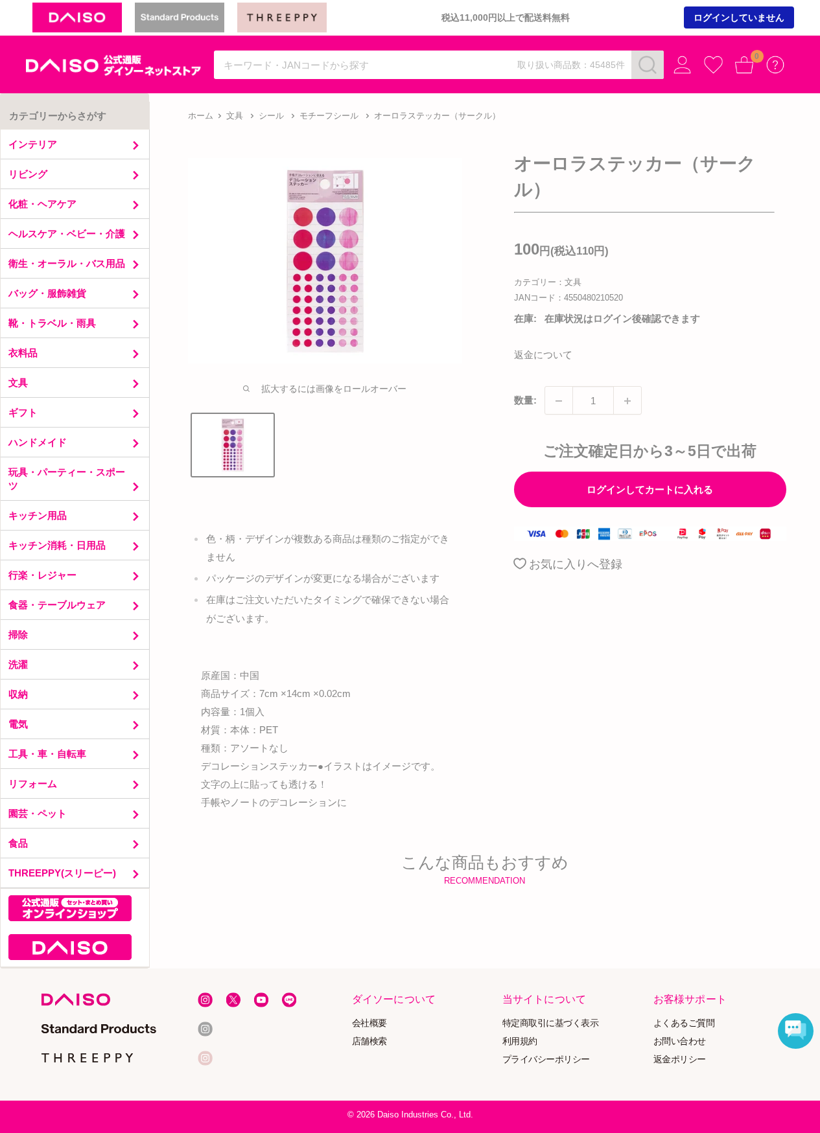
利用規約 (519, 1041)
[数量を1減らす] (558, 401)
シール (271, 115)
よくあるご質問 (683, 1022)
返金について (543, 355)
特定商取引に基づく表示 (550, 1022)
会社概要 (369, 1022)
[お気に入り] (713, 65)
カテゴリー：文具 (547, 282)
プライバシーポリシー (546, 1059)
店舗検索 (369, 1041)
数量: (525, 400)
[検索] (647, 65)
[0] (744, 65)
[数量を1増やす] (627, 401)
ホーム (200, 115)
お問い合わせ (679, 1041)
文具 (234, 115)
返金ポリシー (679, 1059)
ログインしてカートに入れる (650, 489)
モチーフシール (328, 115)
